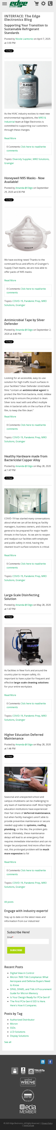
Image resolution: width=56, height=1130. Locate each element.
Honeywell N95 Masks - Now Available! (24, 180)
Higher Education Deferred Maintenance (23, 736)
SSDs (13, 1027)
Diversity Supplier (22, 159)
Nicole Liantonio (24, 38)
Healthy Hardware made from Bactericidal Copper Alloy (25, 458)
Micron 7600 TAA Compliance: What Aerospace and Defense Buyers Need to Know (30, 981)
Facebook (50, 1062)
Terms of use (28, 1125)
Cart (36, 3)
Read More (10, 138)
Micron (14, 1023)
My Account (43, 3)
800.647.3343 (50, 3)
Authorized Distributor (22, 1019)
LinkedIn (42, 1062)
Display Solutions (19, 1035)
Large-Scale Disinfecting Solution (21, 597)
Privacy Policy (47, 1123)
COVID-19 (17, 301)
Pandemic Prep (32, 301)
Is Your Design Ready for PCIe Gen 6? (30, 997)
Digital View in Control (22, 973)
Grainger (9, 163)
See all (7, 1042)
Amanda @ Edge (24, 187)
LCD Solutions (17, 1031)
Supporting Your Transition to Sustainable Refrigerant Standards (26, 29)
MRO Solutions (41, 159)
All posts (8, 901)
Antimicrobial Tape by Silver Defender (24, 322)
